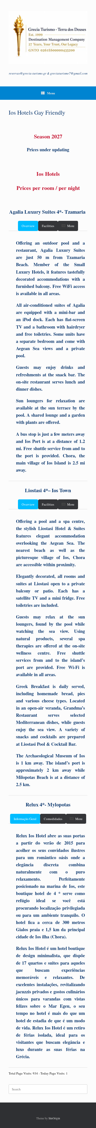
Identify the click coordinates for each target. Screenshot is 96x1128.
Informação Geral (25, 819)
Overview (28, 226)
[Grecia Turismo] (48, 37)
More (70, 226)
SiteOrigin (54, 1118)
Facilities (48, 226)
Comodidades (53, 819)
